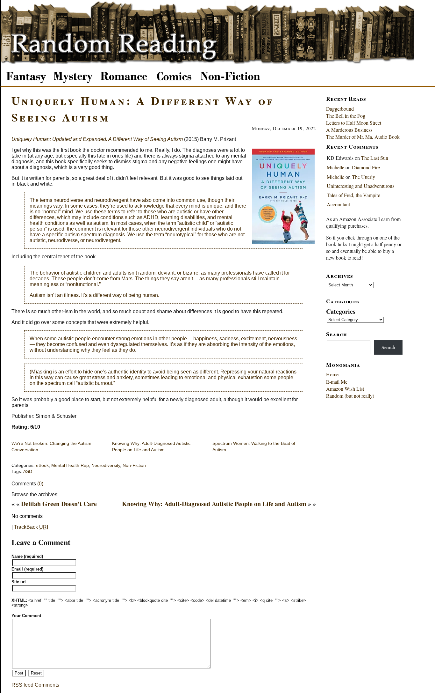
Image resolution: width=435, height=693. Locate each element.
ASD (27, 471)
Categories (340, 311)
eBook (42, 465)
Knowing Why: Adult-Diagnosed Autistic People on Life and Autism (214, 503)
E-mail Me (336, 381)
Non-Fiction (134, 465)
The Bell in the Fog (345, 115)
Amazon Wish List (345, 388)
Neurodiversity (105, 465)
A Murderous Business (349, 129)
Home (332, 374)
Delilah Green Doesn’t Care (59, 503)
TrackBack (31, 527)
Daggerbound (340, 108)
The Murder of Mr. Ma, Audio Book (363, 136)
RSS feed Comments (35, 685)
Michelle (335, 167)
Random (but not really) (350, 395)
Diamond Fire (366, 167)
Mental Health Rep (70, 465)
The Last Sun (374, 157)
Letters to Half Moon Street (353, 122)
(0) (40, 483)
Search (388, 347)
